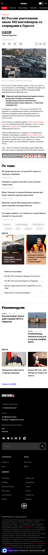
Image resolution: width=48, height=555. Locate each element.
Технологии (6, 495)
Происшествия (8, 486)
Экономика (43, 8)
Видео (4, 8)
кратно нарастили (34, 135)
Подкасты (30, 495)
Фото (4, 466)
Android (5, 431)
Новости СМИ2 (9, 384)
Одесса (28, 229)
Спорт (28, 486)
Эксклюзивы (23, 8)
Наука (28, 491)
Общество (30, 478)
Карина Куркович (9, 35)
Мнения (29, 499)
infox (5, 233)
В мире (4, 313)
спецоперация (21, 224)
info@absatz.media (9, 417)
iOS (3, 429)
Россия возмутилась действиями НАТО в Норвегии (13, 319)
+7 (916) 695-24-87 (9, 408)
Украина (7, 224)
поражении (16, 126)
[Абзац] (24, 3)
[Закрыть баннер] (44, 550)
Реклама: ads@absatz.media (13, 420)
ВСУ (18, 229)
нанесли (31, 122)
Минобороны (38, 224)
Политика (33, 8)
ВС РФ (39, 229)
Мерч (26, 466)
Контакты (28, 462)
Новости (13, 8)
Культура (5, 491)
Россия (8, 229)
